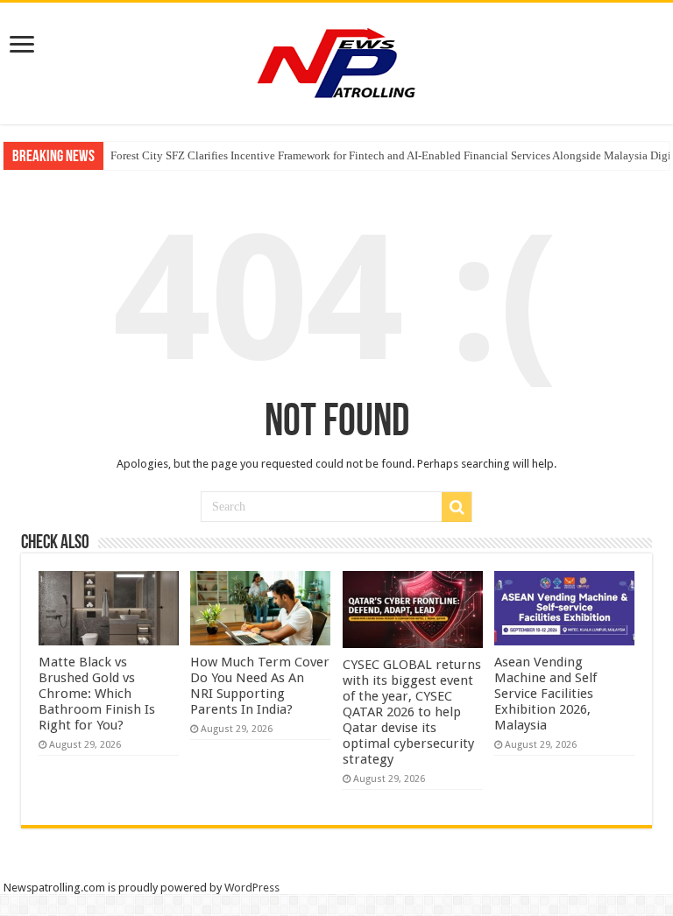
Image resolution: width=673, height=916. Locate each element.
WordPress (252, 887)
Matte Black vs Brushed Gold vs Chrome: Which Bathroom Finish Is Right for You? (97, 693)
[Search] (456, 507)
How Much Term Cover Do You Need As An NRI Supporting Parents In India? (259, 685)
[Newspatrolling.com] (336, 60)
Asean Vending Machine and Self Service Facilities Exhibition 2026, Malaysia (545, 693)
